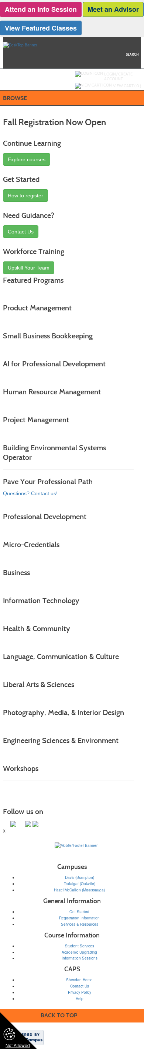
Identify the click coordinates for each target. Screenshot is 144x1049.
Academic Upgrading (79, 952)
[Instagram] (13, 824)
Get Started (79, 911)
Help (79, 998)
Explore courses (26, 159)
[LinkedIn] (28, 824)
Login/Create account (118, 76)
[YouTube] (35, 824)
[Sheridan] (76, 845)
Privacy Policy (79, 992)
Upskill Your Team (28, 268)
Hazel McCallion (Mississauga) (79, 890)
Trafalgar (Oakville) (79, 883)
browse (15, 98)
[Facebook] (21, 824)
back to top (59, 1015)
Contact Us (21, 232)
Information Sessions (79, 958)
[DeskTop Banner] (20, 44)
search (132, 54)
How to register (25, 195)
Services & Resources (79, 924)
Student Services (79, 945)
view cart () (127, 85)
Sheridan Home (79, 979)
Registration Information (79, 917)
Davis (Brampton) (79, 877)
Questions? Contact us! (30, 493)
